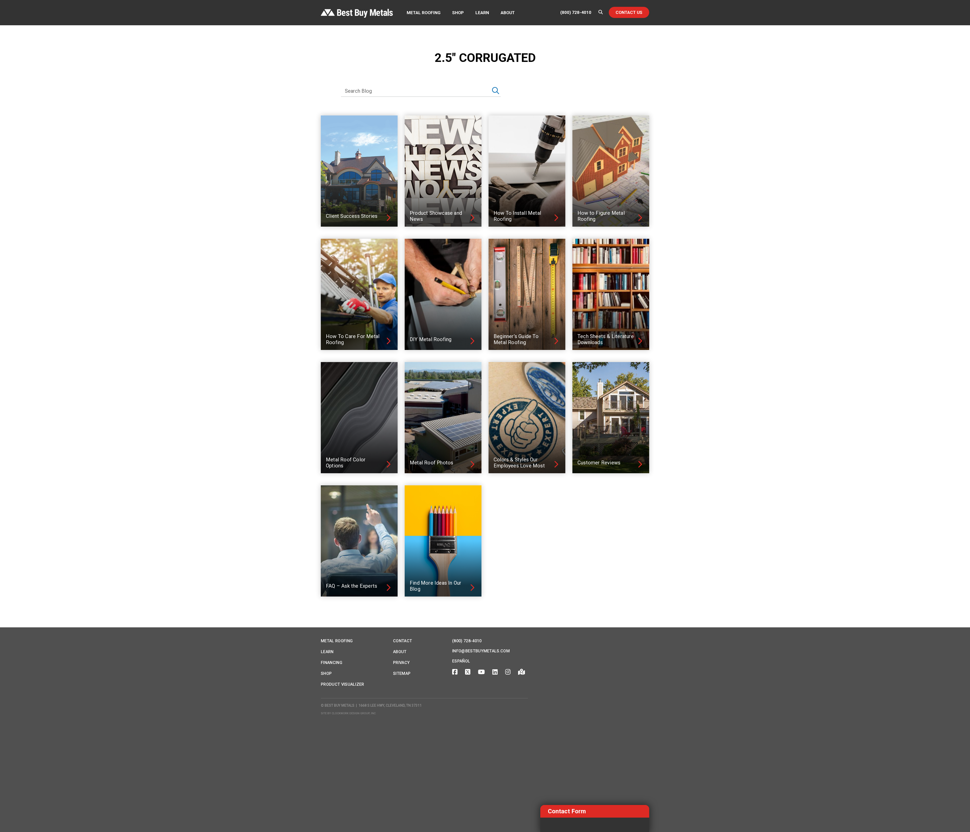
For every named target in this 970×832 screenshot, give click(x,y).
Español (461, 661)
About (508, 12)
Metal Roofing (424, 12)
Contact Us (629, 12)
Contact (402, 640)
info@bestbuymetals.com (481, 651)
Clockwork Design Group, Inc (354, 713)
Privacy (401, 662)
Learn (482, 12)
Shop (458, 12)
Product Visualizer (342, 684)
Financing (331, 662)
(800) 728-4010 (575, 12)
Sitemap (401, 673)
